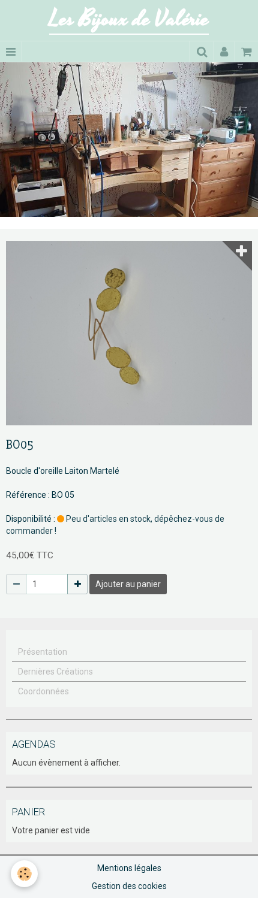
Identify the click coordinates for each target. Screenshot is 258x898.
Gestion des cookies (129, 886)
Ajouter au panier (128, 584)
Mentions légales (129, 868)
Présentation (42, 652)
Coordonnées (43, 691)
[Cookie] (24, 873)
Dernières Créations (55, 671)
